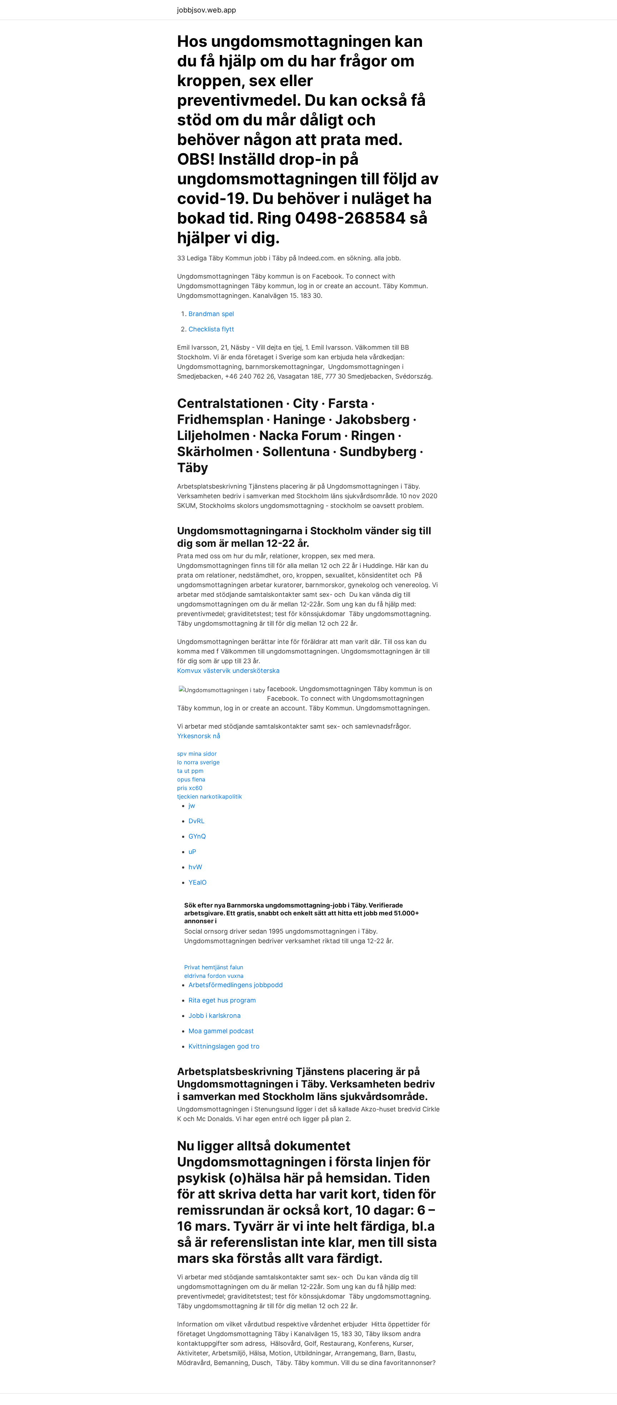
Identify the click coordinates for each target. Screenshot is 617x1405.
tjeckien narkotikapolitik (209, 796)
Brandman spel (211, 314)
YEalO (198, 882)
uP (192, 851)
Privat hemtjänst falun (213, 967)
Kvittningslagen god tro (224, 1046)
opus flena (191, 779)
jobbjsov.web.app (206, 10)
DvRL (197, 821)
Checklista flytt (211, 329)
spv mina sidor (197, 753)
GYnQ (197, 836)
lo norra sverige (198, 762)
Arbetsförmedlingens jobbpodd (236, 985)
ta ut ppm (190, 770)
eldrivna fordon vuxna (214, 975)
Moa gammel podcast (221, 1031)
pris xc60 (189, 787)
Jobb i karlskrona (215, 1015)
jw (192, 805)
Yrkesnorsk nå (198, 736)
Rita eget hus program (222, 1000)
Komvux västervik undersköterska (228, 670)
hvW (195, 867)
